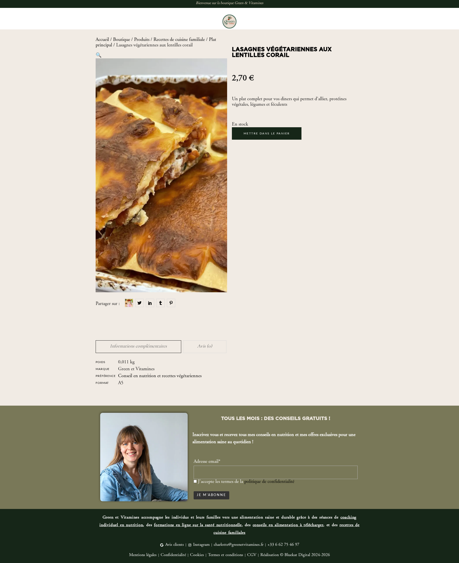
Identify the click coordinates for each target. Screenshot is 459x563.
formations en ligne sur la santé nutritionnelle (198, 525)
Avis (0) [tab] (204, 346)
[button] (99, 55)
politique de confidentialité (269, 482)
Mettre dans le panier (267, 133)
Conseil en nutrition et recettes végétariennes (160, 376)
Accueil (102, 40)
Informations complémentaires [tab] (138, 346)
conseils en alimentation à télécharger (288, 525)
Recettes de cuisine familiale (179, 40)
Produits (141, 40)
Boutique (121, 40)
